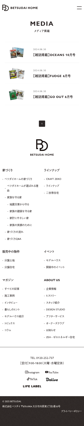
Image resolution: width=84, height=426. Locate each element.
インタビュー (10, 302)
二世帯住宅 (52, 192)
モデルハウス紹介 (14, 316)
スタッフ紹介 (53, 302)
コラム (7, 330)
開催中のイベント (55, 267)
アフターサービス (55, 316)
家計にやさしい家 (19, 218)
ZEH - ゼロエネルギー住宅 (60, 337)
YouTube (53, 372)
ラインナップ (52, 185)
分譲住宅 (9, 267)
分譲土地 (9, 260)
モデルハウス (53, 260)
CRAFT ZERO (53, 179)
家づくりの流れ (15, 231)
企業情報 (51, 288)
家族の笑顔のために (21, 225)
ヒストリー (51, 295)
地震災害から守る (19, 204)
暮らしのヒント (12, 309)
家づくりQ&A (14, 239)
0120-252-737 (45, 358)
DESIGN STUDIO (55, 309)
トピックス (9, 323)
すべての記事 (11, 288)
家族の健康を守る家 (21, 211)
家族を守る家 (14, 197)
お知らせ (51, 330)
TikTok (33, 379)
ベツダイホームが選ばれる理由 (22, 188)
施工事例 (9, 295)
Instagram (33, 372)
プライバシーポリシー (71, 411)
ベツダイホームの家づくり (18, 179)
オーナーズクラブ (55, 323)
